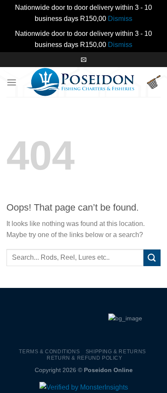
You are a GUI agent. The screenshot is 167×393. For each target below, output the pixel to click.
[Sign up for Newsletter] (83, 59)
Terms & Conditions (49, 352)
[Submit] (152, 257)
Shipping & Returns (116, 352)
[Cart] (154, 82)
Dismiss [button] (120, 18)
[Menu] (11, 82)
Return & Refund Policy (84, 358)
